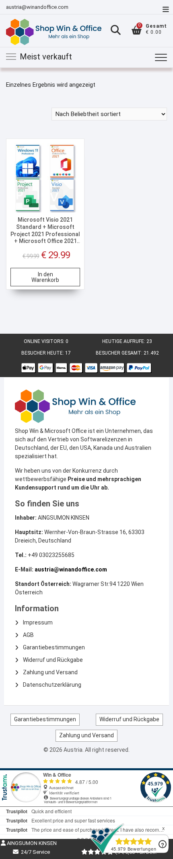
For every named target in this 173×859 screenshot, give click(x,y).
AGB (28, 635)
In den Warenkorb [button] (45, 277)
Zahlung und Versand (50, 672)
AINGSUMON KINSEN (31, 843)
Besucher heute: (43, 353)
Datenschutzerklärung (52, 684)
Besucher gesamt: (120, 353)
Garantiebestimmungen (54, 647)
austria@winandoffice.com (37, 7)
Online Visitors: (45, 341)
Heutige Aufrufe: (124, 341)
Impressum (38, 622)
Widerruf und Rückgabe (53, 660)
